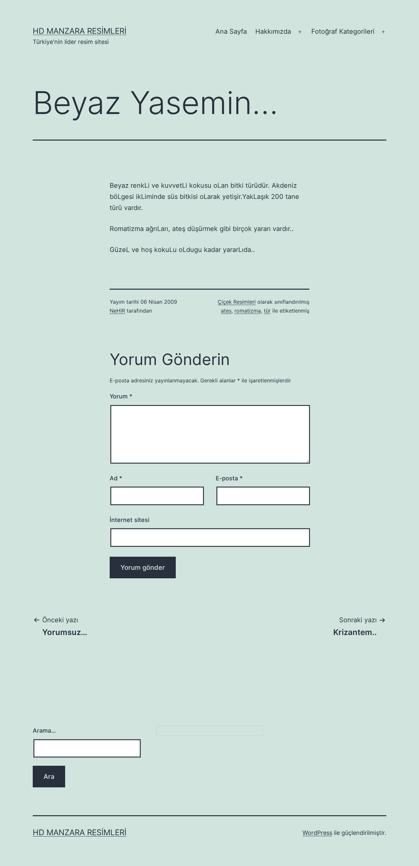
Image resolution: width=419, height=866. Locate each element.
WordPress (317, 832)
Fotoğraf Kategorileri (342, 31)
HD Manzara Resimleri (79, 31)
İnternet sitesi (129, 519)
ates (226, 310)
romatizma (247, 310)
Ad (116, 478)
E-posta (229, 478)
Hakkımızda (273, 31)
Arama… (44, 730)
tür (267, 310)
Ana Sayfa (231, 31)
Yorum (121, 396)
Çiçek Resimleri (237, 301)
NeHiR (117, 310)
